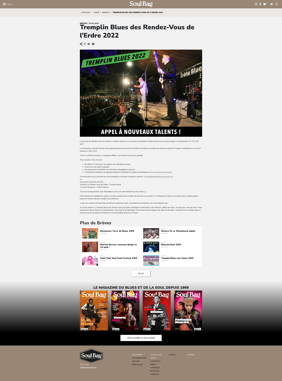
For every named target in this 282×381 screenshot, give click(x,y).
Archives (135, 361)
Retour (86, 12)
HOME (96, 12)
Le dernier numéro (139, 358)
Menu (9, 4)
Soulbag (141, 4)
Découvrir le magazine (141, 337)
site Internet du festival (162, 172)
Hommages (154, 374)
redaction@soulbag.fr (88, 367)
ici (145, 191)
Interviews (154, 371)
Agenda (191, 355)
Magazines (137, 355)
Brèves (105, 12)
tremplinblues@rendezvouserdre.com (158, 176)
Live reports (155, 361)
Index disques (137, 365)
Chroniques (155, 368)
